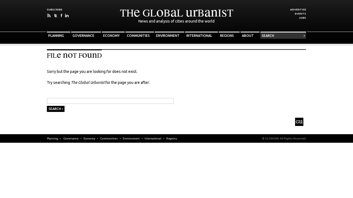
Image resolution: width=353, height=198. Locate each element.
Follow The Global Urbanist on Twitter (56, 15)
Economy (111, 35)
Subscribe (54, 9)
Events (300, 13)
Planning (56, 35)
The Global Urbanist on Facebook (61, 15)
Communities (138, 35)
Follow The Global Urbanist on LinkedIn (67, 15)
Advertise (298, 9)
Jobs (302, 17)
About (248, 35)
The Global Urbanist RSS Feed (49, 15)
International (199, 35)
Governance (83, 35)
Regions (227, 35)
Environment (168, 35)
